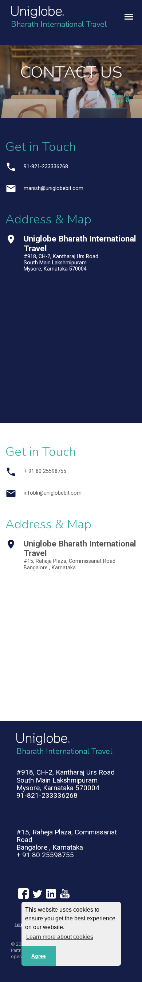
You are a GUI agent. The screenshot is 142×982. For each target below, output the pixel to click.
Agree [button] (38, 956)
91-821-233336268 (46, 167)
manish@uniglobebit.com (53, 188)
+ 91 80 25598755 (45, 471)
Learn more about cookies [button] (59, 937)
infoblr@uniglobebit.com (53, 493)
